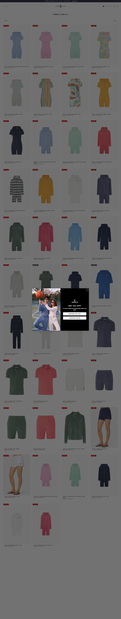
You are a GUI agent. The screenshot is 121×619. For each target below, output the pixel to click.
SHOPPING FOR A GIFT (75, 313)
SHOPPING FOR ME (74, 318)
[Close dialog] (87, 290)
